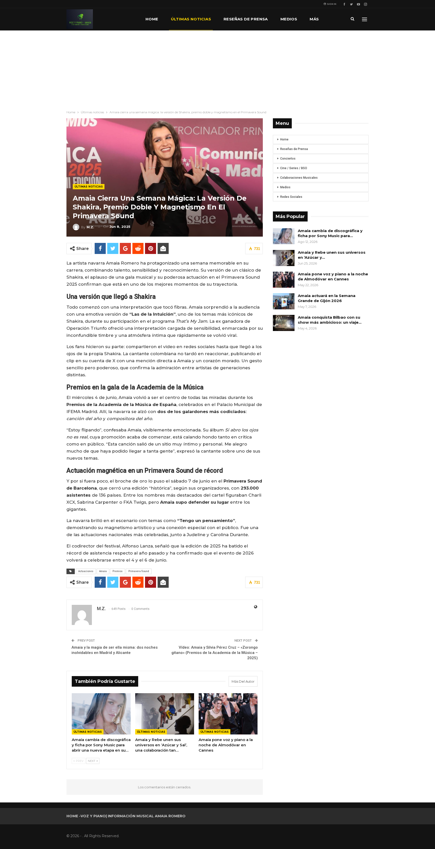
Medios (288, 19)
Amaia (103, 571)
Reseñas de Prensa (294, 149)
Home (152, 19)
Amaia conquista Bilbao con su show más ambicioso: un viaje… (329, 320)
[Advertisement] (217, 68)
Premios (118, 571)
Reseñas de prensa (246, 19)
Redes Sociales (291, 197)
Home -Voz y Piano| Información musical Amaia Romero (126, 816)
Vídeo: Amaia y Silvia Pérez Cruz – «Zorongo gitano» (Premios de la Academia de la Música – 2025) (214, 652)
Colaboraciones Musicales (299, 177)
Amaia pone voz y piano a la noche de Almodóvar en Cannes (333, 276)
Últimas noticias (191, 19)
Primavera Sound (138, 571)
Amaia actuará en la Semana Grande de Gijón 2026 (326, 298)
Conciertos (288, 158)
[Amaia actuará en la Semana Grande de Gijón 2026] (284, 301)
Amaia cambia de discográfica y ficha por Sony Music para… (330, 233)
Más (314, 19)
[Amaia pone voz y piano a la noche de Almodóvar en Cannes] (228, 713)
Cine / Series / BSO (293, 168)
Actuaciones (85, 571)
